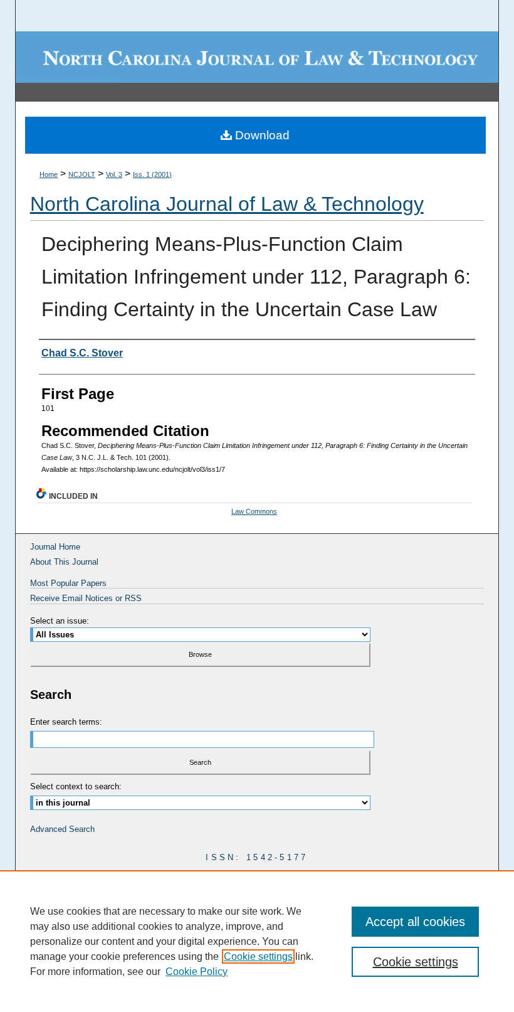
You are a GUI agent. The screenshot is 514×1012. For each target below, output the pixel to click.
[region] (257, 941)
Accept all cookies (415, 922)
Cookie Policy (196, 971)
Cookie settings (258, 956)
